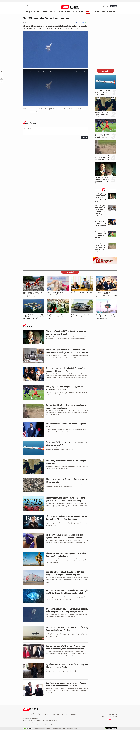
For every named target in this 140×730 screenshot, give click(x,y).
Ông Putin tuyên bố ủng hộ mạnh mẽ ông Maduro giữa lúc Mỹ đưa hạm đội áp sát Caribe (66, 684)
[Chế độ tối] (108, 6)
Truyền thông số (112, 12)
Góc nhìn (37, 12)
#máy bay (33, 108)
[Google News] (85, 22)
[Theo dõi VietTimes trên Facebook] (104, 719)
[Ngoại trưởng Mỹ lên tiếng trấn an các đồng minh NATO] (33, 429)
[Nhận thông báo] (104, 6)
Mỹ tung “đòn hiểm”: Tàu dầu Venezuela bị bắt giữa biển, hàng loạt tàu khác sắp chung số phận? (67, 610)
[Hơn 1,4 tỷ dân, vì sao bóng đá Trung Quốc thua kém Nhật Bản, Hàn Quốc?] (105, 125)
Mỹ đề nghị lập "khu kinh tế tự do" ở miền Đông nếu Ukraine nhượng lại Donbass (67, 665)
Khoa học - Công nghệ (56, 12)
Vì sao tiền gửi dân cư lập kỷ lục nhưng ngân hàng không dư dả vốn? (57, 293)
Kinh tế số (44, 12)
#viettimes (64, 108)
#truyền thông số (81, 108)
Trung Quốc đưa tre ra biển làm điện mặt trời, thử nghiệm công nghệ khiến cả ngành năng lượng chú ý (33, 316)
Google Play (114, 728)
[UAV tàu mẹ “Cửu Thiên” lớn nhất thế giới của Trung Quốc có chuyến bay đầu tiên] (33, 633)
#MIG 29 (40, 108)
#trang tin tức (34, 111)
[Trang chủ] (24, 12)
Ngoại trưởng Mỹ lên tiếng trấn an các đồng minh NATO (66, 425)
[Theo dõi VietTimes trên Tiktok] (112, 719)
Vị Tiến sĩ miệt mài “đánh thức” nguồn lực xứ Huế (82, 293)
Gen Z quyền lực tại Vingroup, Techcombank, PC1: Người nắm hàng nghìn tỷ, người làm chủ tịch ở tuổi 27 (106, 294)
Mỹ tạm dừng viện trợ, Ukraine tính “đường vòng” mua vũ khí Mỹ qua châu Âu (100, 223)
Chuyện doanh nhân (98, 12)
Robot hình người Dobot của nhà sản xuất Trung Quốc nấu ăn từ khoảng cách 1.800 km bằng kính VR (100, 210)
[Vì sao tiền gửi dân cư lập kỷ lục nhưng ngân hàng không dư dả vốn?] (58, 283)
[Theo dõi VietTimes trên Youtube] (110, 719)
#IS (58, 108)
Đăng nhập (114, 6)
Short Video (80, 12)
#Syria (46, 108)
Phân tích (27, 326)
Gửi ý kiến (84, 137)
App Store (108, 728)
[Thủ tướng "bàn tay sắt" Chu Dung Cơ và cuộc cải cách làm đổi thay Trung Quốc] (105, 169)
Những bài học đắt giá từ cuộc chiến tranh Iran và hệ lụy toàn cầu (66, 480)
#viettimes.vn (72, 108)
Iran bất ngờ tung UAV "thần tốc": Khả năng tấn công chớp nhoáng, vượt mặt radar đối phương (65, 647)
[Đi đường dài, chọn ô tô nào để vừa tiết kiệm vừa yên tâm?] (82, 306)
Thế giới (88, 12)
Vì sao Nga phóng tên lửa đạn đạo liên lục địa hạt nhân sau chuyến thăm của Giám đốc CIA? (106, 316)
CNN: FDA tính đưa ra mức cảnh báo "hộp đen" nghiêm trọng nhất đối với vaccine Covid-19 (64, 536)
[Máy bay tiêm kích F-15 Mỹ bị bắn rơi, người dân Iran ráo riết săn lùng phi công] (105, 147)
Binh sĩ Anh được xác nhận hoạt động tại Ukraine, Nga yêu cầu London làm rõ (66, 554)
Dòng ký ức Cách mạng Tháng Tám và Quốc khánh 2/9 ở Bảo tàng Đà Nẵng (57, 316)
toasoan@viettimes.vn (108, 713)
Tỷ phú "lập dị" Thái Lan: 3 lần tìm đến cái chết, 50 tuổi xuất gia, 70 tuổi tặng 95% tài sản (66, 517)
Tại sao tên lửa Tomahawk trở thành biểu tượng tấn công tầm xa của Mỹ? (102, 92)
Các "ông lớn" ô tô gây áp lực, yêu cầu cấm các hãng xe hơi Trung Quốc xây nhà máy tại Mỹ (65, 573)
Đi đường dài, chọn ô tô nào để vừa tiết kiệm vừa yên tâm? (81, 316)
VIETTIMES (70, 6)
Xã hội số (29, 12)
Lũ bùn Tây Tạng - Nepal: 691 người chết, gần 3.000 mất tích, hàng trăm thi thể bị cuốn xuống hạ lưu (33, 294)
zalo (107, 719)
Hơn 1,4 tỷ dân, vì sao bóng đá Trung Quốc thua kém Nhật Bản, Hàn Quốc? (102, 135)
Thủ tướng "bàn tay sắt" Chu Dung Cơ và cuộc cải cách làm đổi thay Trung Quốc (102, 180)
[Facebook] (76, 22)
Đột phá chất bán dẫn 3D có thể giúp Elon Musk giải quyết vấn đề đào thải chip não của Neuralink (67, 591)
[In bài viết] (79, 23)
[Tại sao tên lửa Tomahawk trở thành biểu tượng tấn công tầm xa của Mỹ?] (105, 82)
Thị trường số (69, 12)
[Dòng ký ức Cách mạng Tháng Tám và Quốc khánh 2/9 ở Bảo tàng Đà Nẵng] (58, 306)
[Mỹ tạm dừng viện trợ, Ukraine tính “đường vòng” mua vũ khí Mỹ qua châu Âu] (112, 222)
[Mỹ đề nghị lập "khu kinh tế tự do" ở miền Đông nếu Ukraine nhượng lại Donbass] (33, 670)
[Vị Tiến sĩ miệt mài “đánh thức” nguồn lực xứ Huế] (82, 283)
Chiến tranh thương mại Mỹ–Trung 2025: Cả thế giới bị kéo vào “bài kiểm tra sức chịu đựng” (65, 499)
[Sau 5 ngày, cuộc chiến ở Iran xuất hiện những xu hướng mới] (105, 104)
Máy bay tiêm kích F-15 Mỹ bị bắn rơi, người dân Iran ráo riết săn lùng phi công (102, 157)
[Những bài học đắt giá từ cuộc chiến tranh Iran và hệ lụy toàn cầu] (33, 485)
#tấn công (52, 108)
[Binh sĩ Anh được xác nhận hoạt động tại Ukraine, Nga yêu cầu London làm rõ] (33, 559)
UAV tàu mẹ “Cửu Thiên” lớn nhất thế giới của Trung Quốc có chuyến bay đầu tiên (67, 628)
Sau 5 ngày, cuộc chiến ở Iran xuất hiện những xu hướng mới (102, 114)
